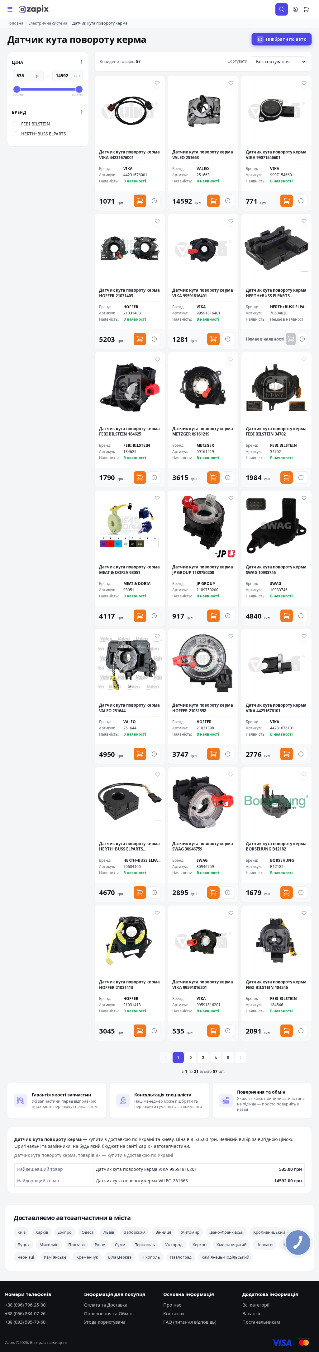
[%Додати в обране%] (157, 83)
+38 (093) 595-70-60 (25, 1322)
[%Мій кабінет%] (295, 9)
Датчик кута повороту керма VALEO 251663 (142, 1181)
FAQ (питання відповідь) (189, 1322)
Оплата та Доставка (105, 1305)
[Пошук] (281, 9)
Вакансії (251, 1313)
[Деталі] (154, 201)
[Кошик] (309, 9)
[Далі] (240, 1057)
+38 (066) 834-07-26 (25, 1313)
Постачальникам (261, 1322)
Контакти (173, 1313)
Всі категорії (255, 1305)
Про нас (172, 1305)
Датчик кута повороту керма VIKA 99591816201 (146, 1169)
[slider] (17, 89)
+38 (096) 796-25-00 (25, 1305)
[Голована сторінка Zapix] (34, 9)
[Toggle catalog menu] (10, 9)
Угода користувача (105, 1322)
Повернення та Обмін (108, 1313)
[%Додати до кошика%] (140, 201)
